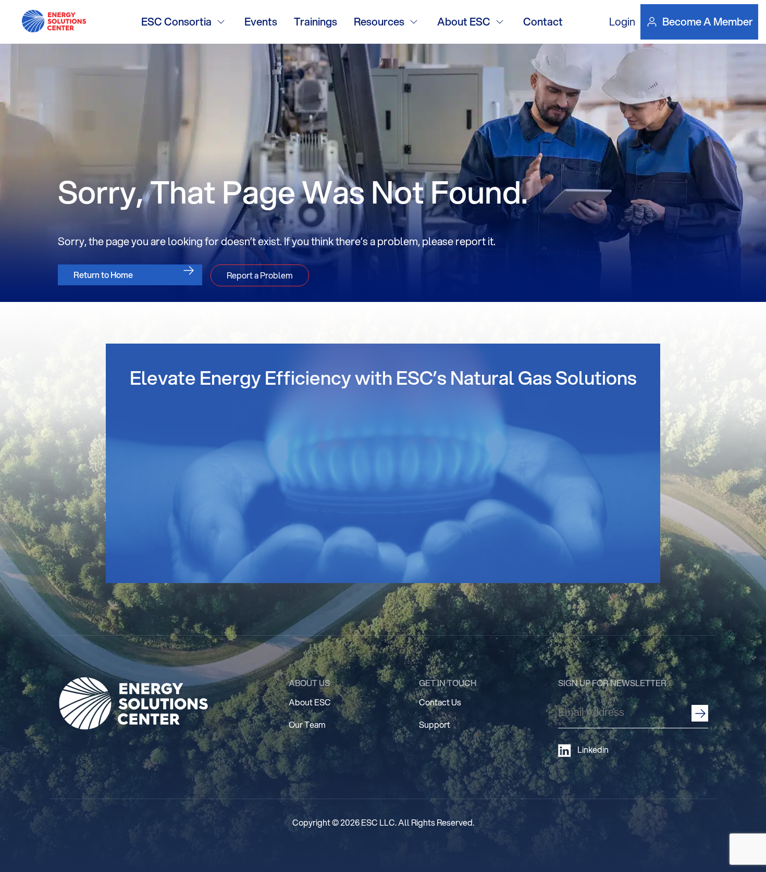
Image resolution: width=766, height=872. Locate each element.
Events (260, 21)
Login (622, 21)
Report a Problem (260, 275)
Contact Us (440, 702)
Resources (379, 21)
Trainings (315, 21)
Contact (543, 21)
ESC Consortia (176, 21)
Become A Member (707, 22)
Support (434, 724)
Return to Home (103, 275)
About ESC (463, 21)
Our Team (307, 724)
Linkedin (593, 749)
